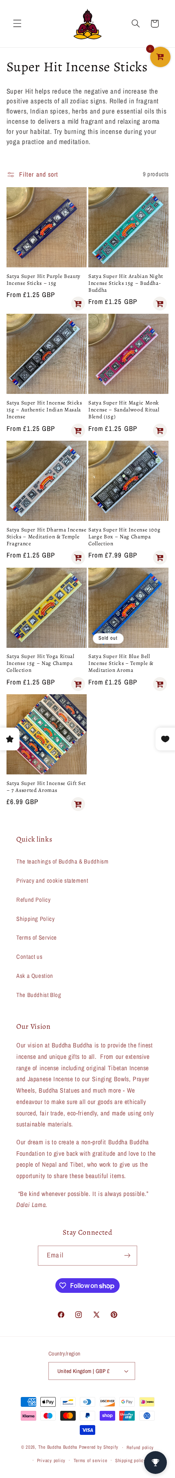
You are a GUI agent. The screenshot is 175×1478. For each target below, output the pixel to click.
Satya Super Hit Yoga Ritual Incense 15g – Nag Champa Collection (40, 663)
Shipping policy (130, 1460)
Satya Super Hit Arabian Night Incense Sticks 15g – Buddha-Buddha (125, 283)
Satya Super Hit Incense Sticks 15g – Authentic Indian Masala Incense (44, 410)
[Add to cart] (78, 303)
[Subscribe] (127, 1256)
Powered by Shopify (98, 1447)
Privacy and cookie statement (52, 881)
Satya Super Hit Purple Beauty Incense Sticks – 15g (44, 280)
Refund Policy (33, 900)
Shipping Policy (35, 919)
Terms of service (90, 1460)
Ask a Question (34, 976)
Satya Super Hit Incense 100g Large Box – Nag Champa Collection (124, 537)
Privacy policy (51, 1460)
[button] (17, 23)
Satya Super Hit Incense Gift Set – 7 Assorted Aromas (46, 787)
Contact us (29, 957)
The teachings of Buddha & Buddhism (62, 861)
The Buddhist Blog (38, 995)
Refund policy (140, 1447)
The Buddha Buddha (58, 1447)
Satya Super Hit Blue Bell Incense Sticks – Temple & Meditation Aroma (120, 663)
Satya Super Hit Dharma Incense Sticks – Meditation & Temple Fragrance (47, 537)
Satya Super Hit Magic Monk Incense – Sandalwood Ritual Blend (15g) (124, 410)
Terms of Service (36, 938)
